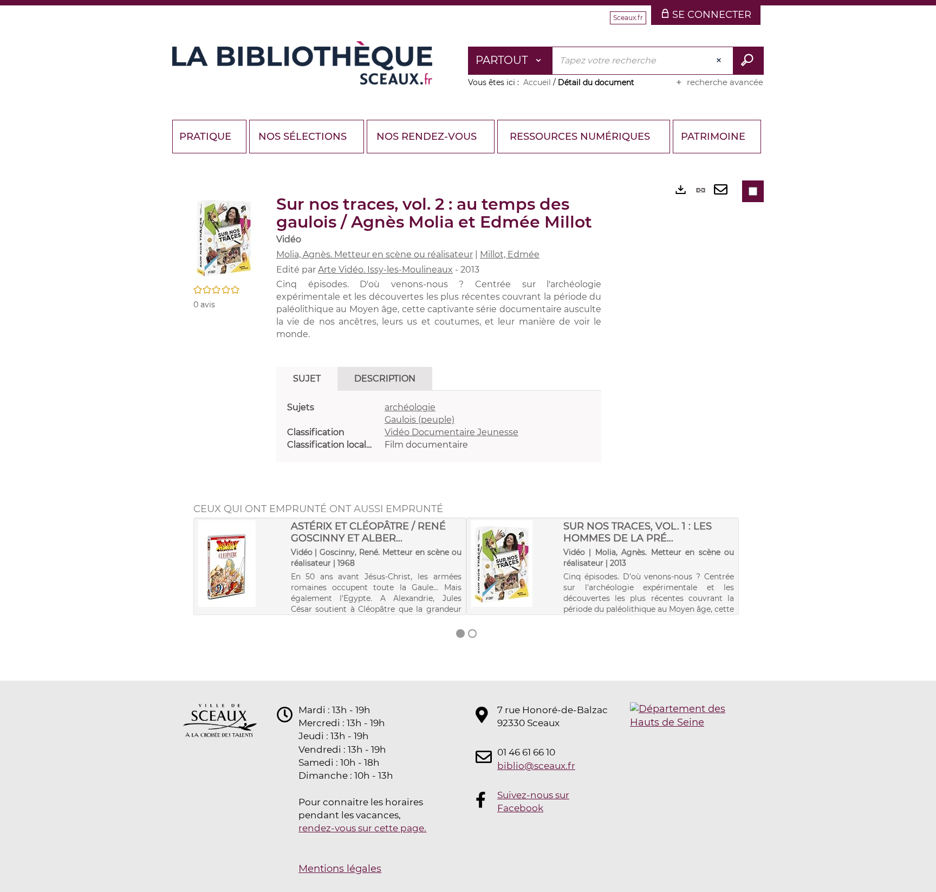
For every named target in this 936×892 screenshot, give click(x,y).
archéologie (410, 407)
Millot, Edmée (510, 254)
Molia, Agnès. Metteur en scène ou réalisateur (374, 254)
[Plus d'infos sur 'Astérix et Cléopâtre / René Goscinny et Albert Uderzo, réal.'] (240, 563)
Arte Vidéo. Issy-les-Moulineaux (385, 269)
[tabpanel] (438, 426)
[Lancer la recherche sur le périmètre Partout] (748, 60)
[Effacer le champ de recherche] (720, 60)
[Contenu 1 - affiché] (460, 633)
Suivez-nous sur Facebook (533, 801)
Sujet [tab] (307, 378)
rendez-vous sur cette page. (362, 828)
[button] (224, 237)
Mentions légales (339, 869)
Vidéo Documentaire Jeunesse (451, 432)
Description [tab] (384, 378)
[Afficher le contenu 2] (472, 633)
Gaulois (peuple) (419, 420)
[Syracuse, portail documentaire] (302, 63)
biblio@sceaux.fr (536, 765)
